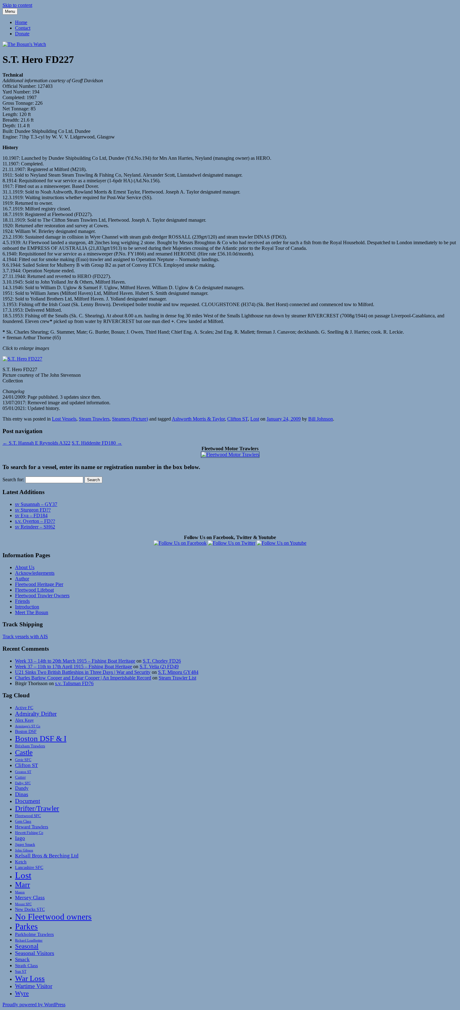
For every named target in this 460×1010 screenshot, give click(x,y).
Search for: (13, 479)
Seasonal (26, 946)
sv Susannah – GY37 (36, 504)
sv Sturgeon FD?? (33, 510)
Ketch (21, 861)
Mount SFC (23, 904)
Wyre (22, 993)
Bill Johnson (320, 419)
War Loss (30, 978)
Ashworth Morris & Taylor (198, 419)
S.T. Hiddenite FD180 (97, 443)
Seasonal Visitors (34, 953)
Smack (22, 959)
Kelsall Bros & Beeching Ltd (47, 856)
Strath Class (26, 965)
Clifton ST (237, 419)
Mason (20, 892)
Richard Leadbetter (29, 940)
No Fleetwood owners (53, 917)
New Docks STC (30, 909)
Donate (22, 33)
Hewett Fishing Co (29, 833)
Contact (22, 28)
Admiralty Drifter (36, 713)
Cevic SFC (23, 760)
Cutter (20, 777)
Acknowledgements (34, 573)
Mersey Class (30, 898)
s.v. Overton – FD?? (35, 521)
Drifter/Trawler (37, 808)
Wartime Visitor (33, 986)
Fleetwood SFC (28, 815)
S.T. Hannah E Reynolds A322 (36, 443)
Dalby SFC (23, 783)
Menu (10, 11)
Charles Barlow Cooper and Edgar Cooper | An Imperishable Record (83, 677)
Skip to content (17, 5)
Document (27, 801)
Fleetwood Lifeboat (34, 590)
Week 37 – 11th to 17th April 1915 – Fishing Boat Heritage (73, 666)
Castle (24, 752)
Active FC (24, 707)
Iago (20, 838)
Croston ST (23, 772)
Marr (22, 885)
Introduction (27, 606)
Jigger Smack (25, 844)
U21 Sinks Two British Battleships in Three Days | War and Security (83, 672)
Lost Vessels (64, 419)
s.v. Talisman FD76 (74, 683)
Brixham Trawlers (30, 746)
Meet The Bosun (31, 612)
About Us (24, 567)
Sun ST (20, 971)
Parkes (26, 926)
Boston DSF (26, 731)
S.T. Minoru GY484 (178, 672)
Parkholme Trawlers (34, 934)
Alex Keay (24, 720)
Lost (254, 419)
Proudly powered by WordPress (34, 1004)
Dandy (21, 788)
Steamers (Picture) (130, 419)
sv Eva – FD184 (31, 515)
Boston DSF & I (40, 738)
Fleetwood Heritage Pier (39, 584)
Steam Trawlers (94, 419)
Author (22, 578)
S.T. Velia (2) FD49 (159, 666)
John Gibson (24, 850)
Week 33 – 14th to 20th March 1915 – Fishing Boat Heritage (75, 661)
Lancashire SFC (29, 867)
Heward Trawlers (31, 826)
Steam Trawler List (177, 677)
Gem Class (23, 822)
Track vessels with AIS (25, 636)
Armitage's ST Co (27, 726)
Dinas (21, 794)
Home (21, 22)
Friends (22, 601)
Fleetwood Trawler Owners (42, 595)
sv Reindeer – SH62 (35, 526)
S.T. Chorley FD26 (162, 661)
